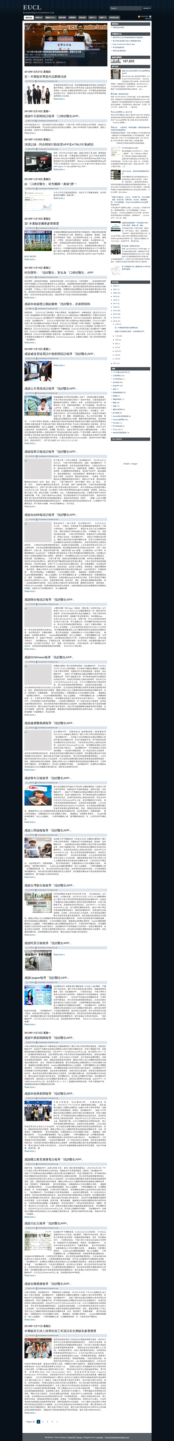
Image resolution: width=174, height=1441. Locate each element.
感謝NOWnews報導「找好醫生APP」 (49, 657)
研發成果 (82, 18)
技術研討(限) (114, 18)
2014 (115, 314)
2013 (115, 317)
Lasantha (99, 1437)
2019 (115, 296)
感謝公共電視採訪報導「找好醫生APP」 (51, 388)
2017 (115, 303)
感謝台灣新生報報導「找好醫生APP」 (49, 885)
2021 (115, 289)
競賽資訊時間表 (118, 27)
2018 (115, 300)
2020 (115, 293)
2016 (115, 307)
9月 (116, 343)
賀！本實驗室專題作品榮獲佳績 (45, 76)
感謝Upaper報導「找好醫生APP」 (47, 977)
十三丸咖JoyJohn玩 (120, 372)
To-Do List (116, 429)
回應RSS (102, 18)
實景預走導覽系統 (119, 50)
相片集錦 (116, 382)
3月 (116, 358)
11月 (117, 336)
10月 (117, 340)
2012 (115, 321)
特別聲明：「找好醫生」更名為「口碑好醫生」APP (58, 272)
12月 (117, 324)
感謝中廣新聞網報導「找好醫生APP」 (49, 1038)
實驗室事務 (117, 399)
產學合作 (39, 18)
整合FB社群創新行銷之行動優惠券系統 (127, 41)
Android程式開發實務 (120, 416)
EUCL (32, 7)
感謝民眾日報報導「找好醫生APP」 (48, 943)
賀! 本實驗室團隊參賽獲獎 (41, 223)
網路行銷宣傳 (118, 409)
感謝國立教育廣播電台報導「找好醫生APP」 (54, 1159)
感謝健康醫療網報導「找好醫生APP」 (49, 723)
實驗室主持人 (50, 18)
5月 (116, 351)
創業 (114, 389)
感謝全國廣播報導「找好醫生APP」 (48, 1283)
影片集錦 (116, 413)
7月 (116, 347)
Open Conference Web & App (124, 44)
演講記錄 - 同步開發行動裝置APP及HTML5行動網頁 (59, 144)
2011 (115, 363)
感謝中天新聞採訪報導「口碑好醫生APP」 (52, 116)
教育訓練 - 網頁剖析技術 (119, 94)
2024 (115, 286)
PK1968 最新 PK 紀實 (130, 148)
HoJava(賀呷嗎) (119, 419)
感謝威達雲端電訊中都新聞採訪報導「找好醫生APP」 (60, 354)
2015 (115, 310)
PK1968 (116, 423)
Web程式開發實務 (119, 432)
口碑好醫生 (117, 375)
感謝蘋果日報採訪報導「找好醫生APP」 (51, 451)
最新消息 (29, 18)
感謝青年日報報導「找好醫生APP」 (48, 778)
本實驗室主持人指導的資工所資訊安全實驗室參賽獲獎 (60, 1331)
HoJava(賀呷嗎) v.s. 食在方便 (121, 112)
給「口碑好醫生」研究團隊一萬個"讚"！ (50, 184)
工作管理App (117, 379)
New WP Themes (75, 1437)
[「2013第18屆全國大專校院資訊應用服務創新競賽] (66, 44)
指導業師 (72, 18)
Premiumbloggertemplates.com (117, 1437)
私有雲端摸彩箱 (118, 47)
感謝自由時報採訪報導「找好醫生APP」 (51, 515)
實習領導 (62, 18)
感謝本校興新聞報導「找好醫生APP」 (49, 1093)
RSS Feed (144, 16)
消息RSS (92, 18)
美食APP (116, 385)
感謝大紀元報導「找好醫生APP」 (46, 1223)
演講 (114, 406)
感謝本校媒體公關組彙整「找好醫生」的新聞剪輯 (57, 304)
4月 (116, 355)
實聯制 (115, 396)
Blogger (134, 463)
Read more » (59, 99)
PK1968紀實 (117, 426)
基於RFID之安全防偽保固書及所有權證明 (128, 37)
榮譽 (114, 402)
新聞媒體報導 (118, 392)
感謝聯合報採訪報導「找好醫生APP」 (49, 599)
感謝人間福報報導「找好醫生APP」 (48, 830)
